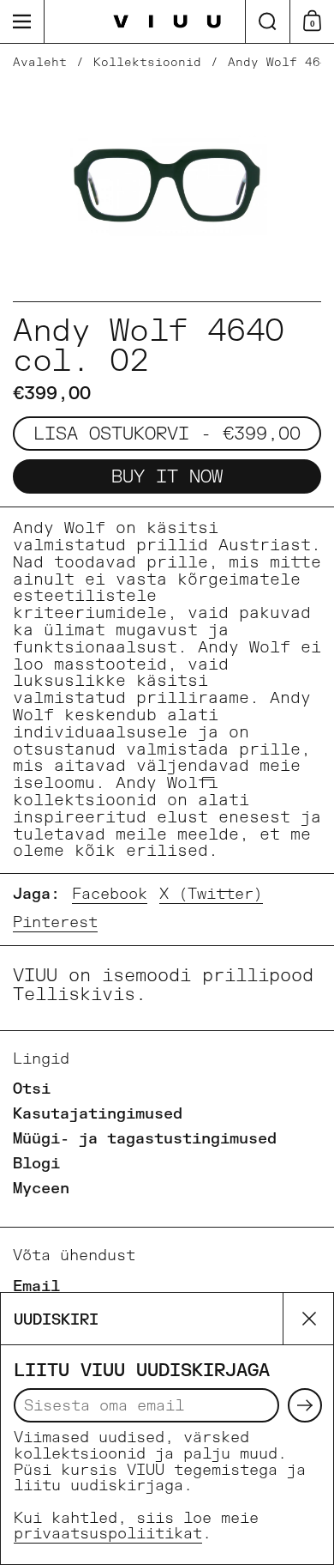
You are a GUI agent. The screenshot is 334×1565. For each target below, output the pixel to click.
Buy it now (167, 477)
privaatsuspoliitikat (108, 1534)
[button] (267, 21)
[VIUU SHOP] (167, 21)
